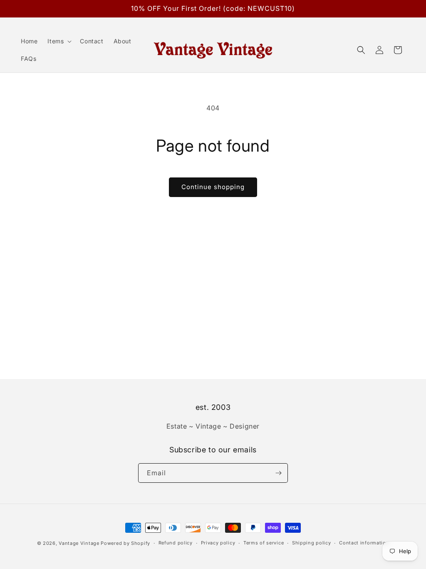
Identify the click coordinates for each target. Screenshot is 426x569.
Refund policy (176, 543)
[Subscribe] (278, 473)
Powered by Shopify (125, 543)
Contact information (364, 543)
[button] (58, 41)
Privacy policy (218, 543)
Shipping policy (311, 543)
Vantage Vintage (79, 543)
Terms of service (263, 543)
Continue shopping (213, 187)
